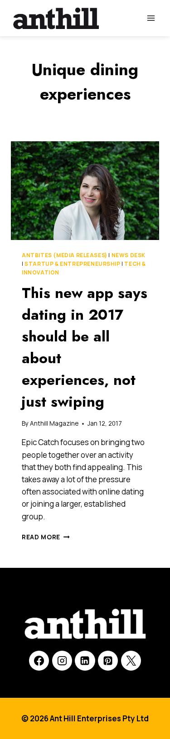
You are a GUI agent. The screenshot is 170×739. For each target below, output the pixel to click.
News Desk (129, 255)
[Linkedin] (85, 661)
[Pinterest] (108, 661)
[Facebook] (39, 661)
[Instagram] (62, 661)
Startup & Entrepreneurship (72, 264)
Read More (46, 537)
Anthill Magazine (54, 423)
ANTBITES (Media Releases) (64, 255)
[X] (131, 661)
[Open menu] (150, 18)
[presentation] (85, 190)
